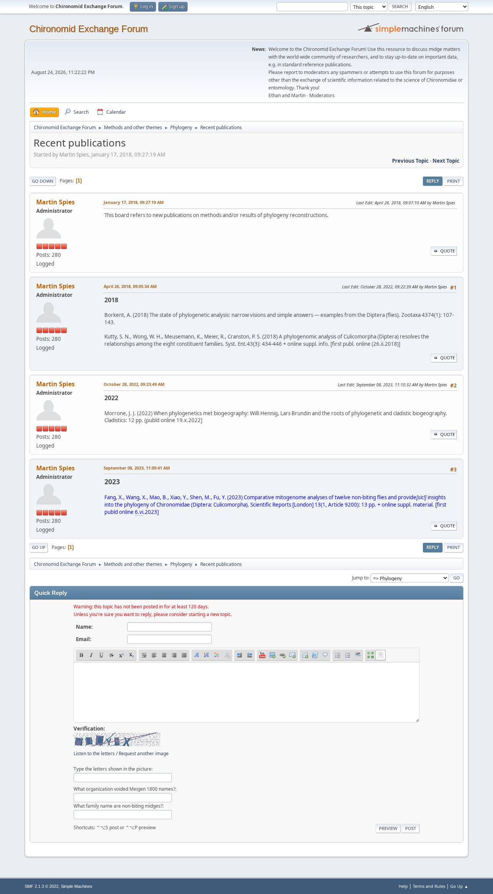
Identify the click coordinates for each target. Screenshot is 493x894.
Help (403, 886)
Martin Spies (55, 202)
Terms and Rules (429, 886)
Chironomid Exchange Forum (88, 29)
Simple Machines (76, 886)
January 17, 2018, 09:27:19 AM (134, 202)
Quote (447, 251)
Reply (432, 181)
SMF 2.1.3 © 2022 (42, 886)
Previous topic (410, 160)
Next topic (446, 160)
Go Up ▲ (459, 886)
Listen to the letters (94, 753)
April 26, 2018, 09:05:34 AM (130, 286)
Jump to (360, 577)
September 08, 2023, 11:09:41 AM (137, 468)
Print (453, 181)
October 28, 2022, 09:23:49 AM (134, 384)
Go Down (43, 181)
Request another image (144, 753)
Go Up (38, 547)
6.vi (139, 511)
